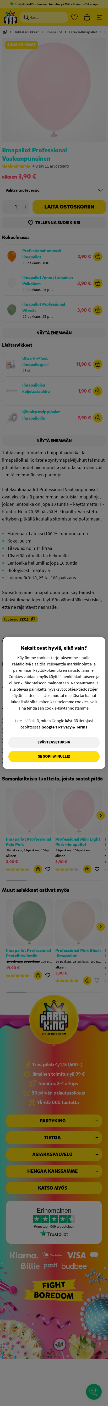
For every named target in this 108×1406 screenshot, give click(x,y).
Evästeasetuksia (53, 742)
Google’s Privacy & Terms (64, 727)
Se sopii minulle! (54, 756)
